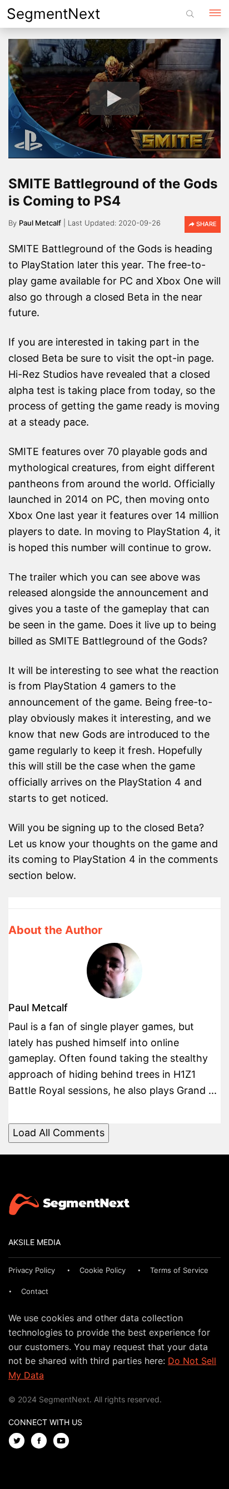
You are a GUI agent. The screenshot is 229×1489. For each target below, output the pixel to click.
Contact (34, 1291)
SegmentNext (53, 13)
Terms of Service (179, 1270)
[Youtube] (64, 1441)
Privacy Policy (31, 1270)
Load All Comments (58, 1132)
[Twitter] (19, 1441)
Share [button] (206, 224)
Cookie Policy (102, 1270)
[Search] (190, 14)
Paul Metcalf (40, 222)
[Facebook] (42, 1441)
